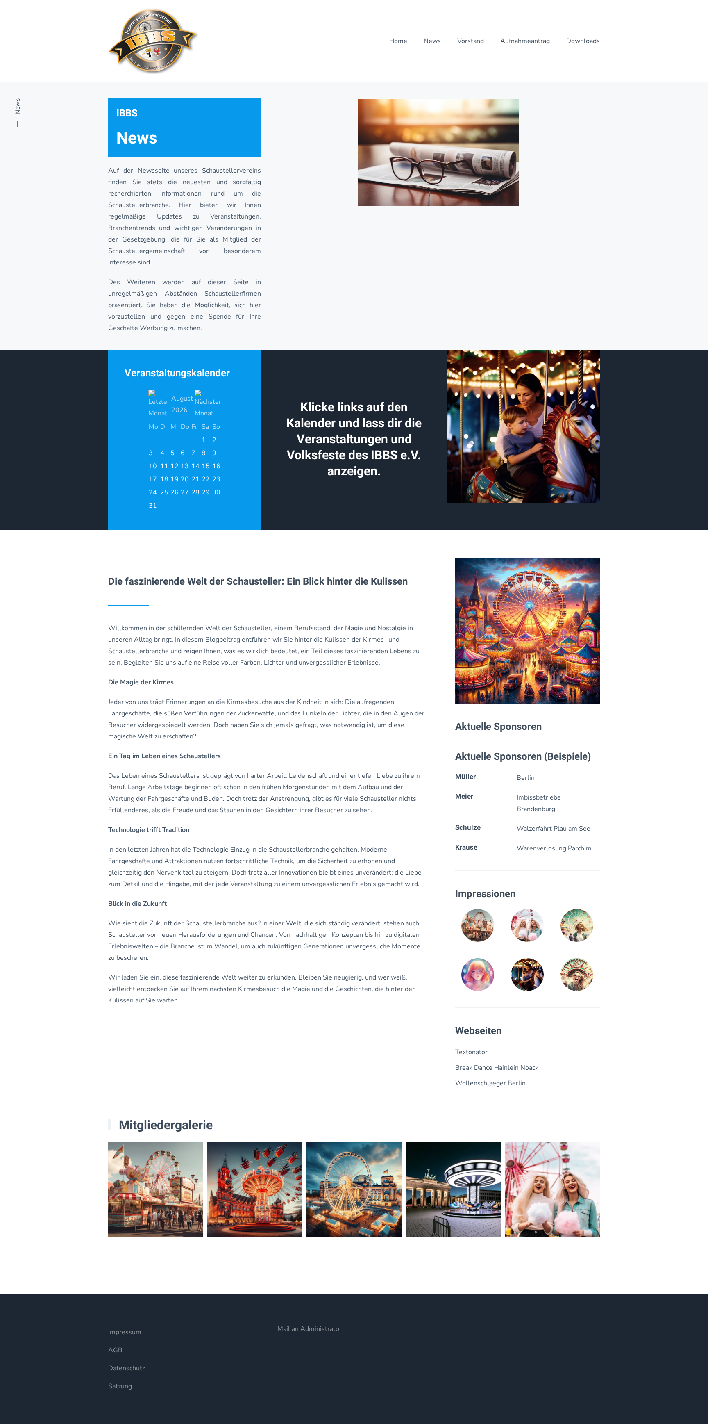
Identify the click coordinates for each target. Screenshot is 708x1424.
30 (216, 492)
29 (206, 492)
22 (206, 479)
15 (206, 466)
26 (174, 492)
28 (195, 492)
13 (185, 466)
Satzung (120, 1386)
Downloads (583, 41)
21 (195, 479)
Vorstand (470, 41)
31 (153, 505)
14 (195, 466)
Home (398, 41)
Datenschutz (126, 1368)
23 (216, 479)
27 (185, 492)
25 (164, 492)
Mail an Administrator (309, 1328)
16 (216, 466)
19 (174, 479)
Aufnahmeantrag (525, 41)
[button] (527, 630)
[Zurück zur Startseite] (153, 41)
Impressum (124, 1332)
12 (174, 466)
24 (153, 492)
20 (185, 479)
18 (164, 479)
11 (164, 466)
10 (153, 466)
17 (153, 479)
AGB (115, 1350)
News (432, 41)
